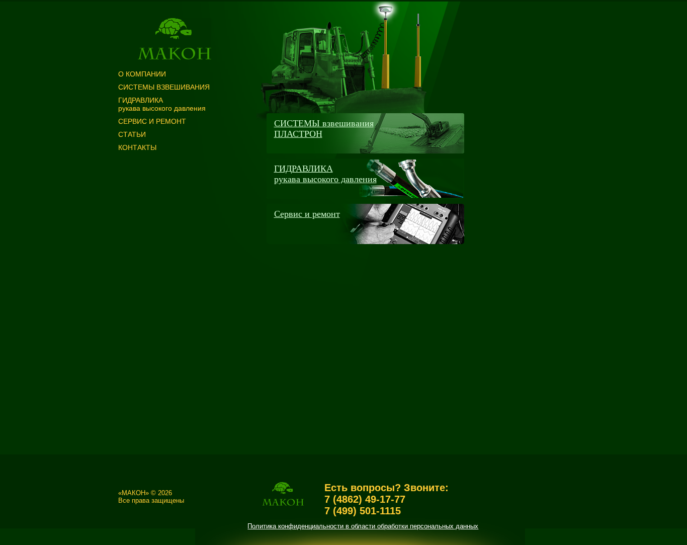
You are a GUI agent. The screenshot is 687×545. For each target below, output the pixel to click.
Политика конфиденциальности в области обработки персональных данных (362, 526)
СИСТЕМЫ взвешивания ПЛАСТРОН (324, 128)
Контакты (137, 147)
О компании (142, 74)
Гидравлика (162, 104)
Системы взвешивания (164, 87)
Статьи (132, 134)
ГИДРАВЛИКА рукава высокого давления (325, 174)
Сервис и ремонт (152, 121)
